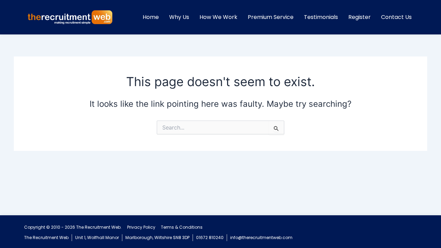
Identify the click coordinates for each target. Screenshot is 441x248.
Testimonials (321, 17)
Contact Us (396, 17)
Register (359, 17)
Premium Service (271, 17)
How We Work (218, 17)
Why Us (179, 17)
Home (151, 17)
